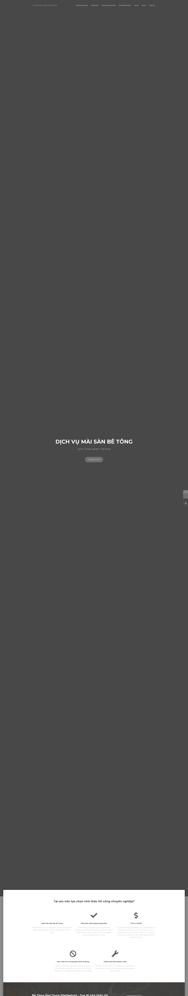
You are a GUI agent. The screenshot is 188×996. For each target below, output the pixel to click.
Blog (144, 5)
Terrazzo (95, 5)
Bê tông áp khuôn (109, 5)
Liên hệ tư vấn (94, 459)
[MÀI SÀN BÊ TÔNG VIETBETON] (44, 5)
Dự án (136, 5)
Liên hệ (151, 5)
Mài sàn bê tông (125, 5)
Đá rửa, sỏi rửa (82, 5)
